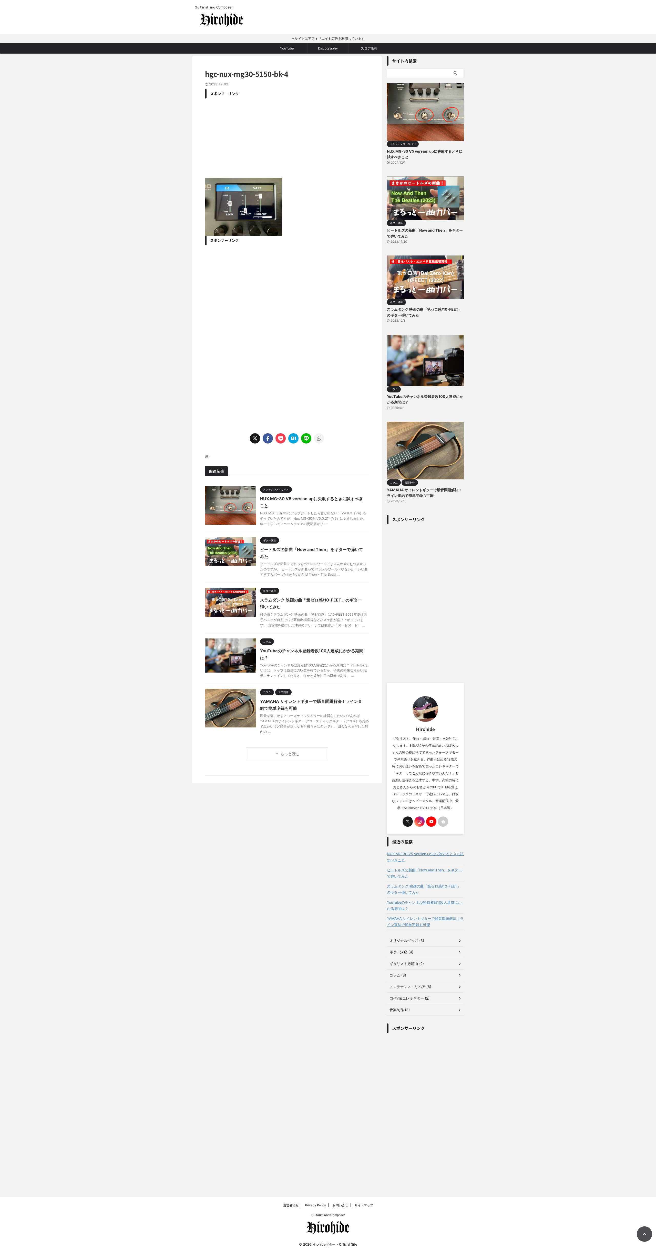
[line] (306, 438)
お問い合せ (340, 1205)
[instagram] (419, 821)
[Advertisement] (287, 137)
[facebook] (268, 438)
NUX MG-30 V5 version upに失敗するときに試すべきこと (425, 857)
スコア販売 (369, 48)
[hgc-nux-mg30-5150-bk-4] (293, 438)
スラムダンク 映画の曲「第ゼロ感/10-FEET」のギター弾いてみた (424, 889)
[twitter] (255, 438)
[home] (443, 821)
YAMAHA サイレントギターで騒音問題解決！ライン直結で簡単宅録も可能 (425, 921)
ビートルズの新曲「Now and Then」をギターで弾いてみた (424, 873)
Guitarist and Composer (328, 1215)
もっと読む (290, 753)
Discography (328, 48)
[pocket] (280, 438)
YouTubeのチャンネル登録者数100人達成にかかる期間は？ (424, 905)
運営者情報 (291, 1205)
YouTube (287, 48)
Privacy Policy (315, 1205)
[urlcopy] (319, 438)
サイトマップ (364, 1205)
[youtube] (431, 821)
